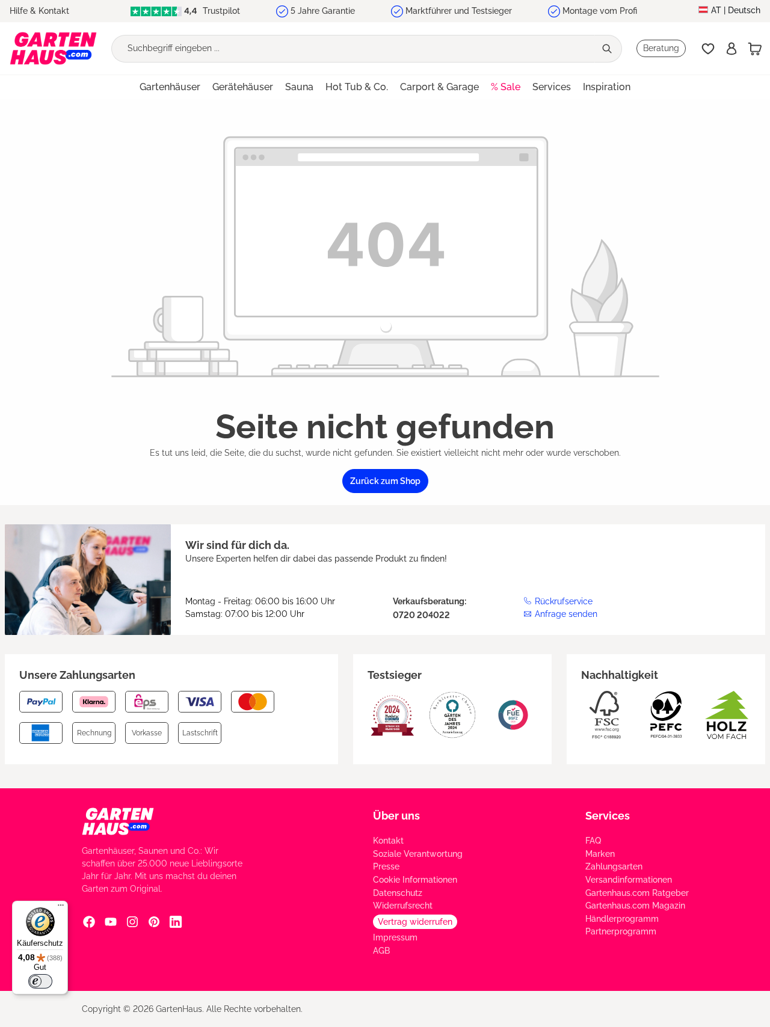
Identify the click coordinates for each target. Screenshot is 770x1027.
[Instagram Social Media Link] (132, 921)
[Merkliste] (708, 49)
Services (607, 815)
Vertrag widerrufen (415, 922)
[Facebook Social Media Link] (89, 921)
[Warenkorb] (755, 49)
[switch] (40, 981)
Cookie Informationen (415, 879)
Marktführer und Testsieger (458, 11)
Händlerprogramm (622, 919)
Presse (386, 866)
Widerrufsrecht (403, 905)
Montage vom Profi (599, 11)
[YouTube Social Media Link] (110, 921)
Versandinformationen (628, 879)
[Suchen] (608, 49)
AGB (381, 950)
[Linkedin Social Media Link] (175, 921)
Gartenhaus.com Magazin (635, 905)
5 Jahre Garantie (323, 11)
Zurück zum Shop (385, 481)
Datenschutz (397, 893)
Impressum (395, 937)
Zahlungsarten (613, 866)
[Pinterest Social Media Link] (154, 921)
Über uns (396, 815)
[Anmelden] (731, 49)
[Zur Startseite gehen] (53, 48)
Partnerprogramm (620, 931)
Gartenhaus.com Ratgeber (637, 893)
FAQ (593, 840)
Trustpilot (220, 11)
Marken (600, 854)
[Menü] (61, 908)
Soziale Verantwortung (418, 854)
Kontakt (388, 840)
